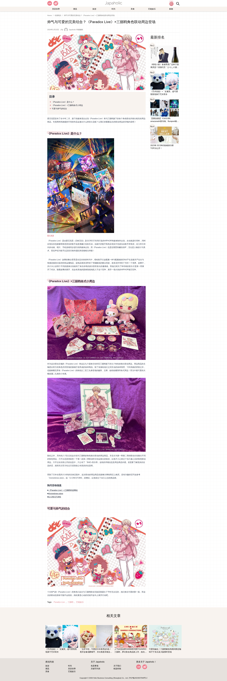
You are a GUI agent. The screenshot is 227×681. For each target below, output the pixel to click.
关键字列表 (95, 669)
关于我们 (117, 666)
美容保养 (56, 9)
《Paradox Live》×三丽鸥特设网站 (63, 490)
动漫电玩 (58, 15)
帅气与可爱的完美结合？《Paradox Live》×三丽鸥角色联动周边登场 (89, 15)
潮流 (75, 9)
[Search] (178, 4)
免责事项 (94, 666)
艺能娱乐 (152, 9)
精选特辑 (117, 669)
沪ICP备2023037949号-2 (138, 678)
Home (49, 15)
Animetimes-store (55, 494)
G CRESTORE (54, 497)
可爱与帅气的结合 (59, 109)
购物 (171, 9)
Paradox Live (59, 602)
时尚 (113, 9)
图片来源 (50, 236)
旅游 (94, 9)
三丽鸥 (70, 602)
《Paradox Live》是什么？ (63, 102)
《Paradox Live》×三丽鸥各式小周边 (67, 105)
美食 (133, 9)
